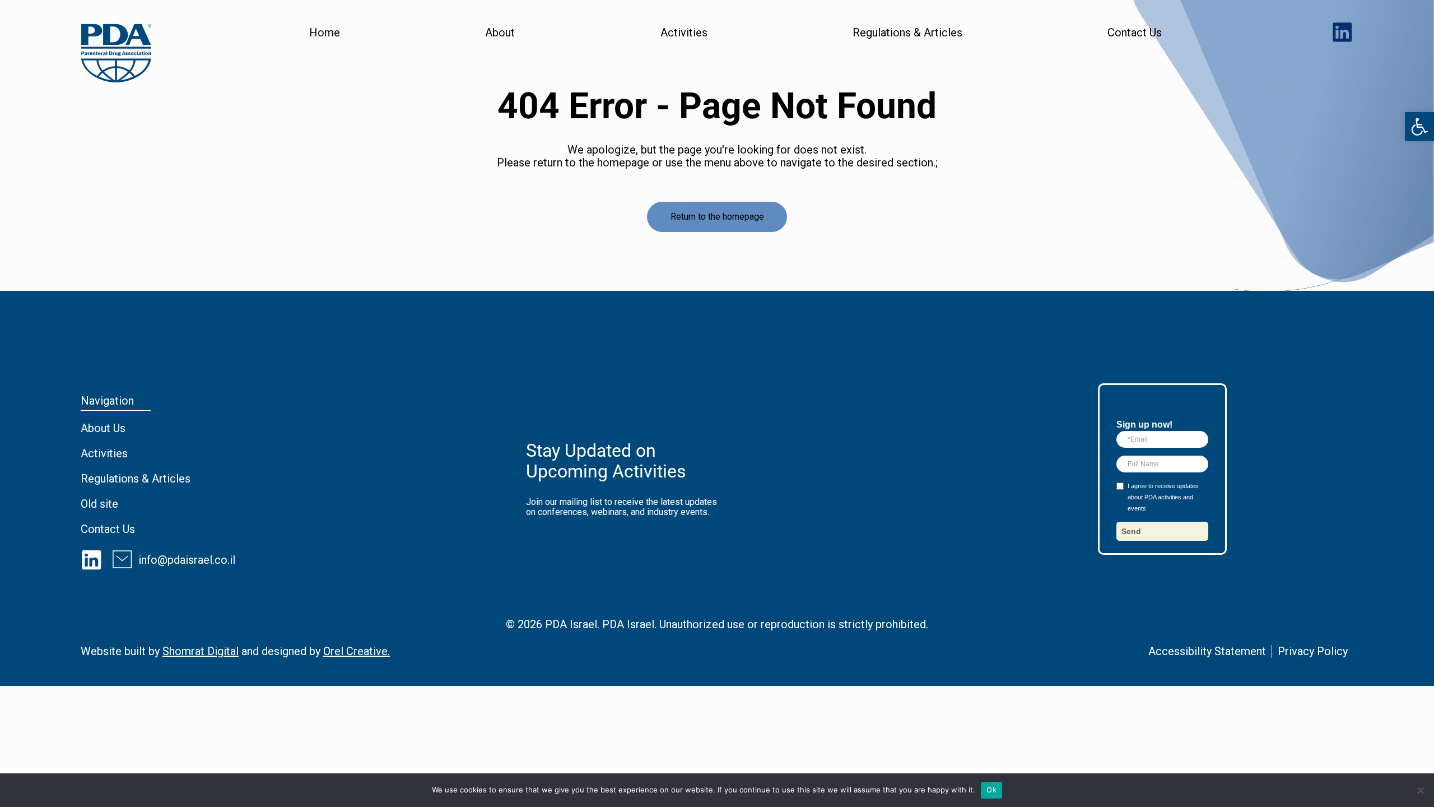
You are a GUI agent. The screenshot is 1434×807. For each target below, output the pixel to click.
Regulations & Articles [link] (907, 32)
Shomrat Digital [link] (200, 651)
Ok (991, 789)
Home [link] (324, 32)
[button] (1162, 531)
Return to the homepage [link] (717, 216)
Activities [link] (683, 32)
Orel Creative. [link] (356, 651)
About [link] (500, 32)
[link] (1419, 126)
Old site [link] (99, 504)
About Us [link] (103, 428)
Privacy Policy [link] (1313, 651)
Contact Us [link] (1134, 32)
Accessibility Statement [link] (1207, 651)
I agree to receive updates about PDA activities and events (1163, 497)
